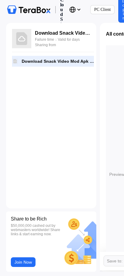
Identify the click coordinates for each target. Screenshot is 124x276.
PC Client (102, 9)
